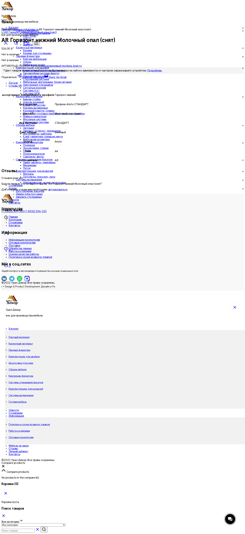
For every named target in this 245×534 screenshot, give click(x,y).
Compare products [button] (17, 471)
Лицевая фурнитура (19, 350)
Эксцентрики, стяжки (36, 148)
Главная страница (12, 29)
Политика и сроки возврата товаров (30, 257)
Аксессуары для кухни (21, 363)
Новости (14, 199)
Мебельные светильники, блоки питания (47, 82)
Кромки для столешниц (37, 53)
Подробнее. (154, 70)
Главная (13, 216)
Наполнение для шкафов (38, 84)
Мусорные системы (34, 119)
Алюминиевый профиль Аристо (63, 65)
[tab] (126, 82)
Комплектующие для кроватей (26, 389)
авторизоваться (57, 189)
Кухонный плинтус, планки (38, 110)
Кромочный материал (21, 343)
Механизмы (29, 165)
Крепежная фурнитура (21, 376)
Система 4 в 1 (31, 90)
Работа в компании (20, 251)
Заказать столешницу (29, 196)
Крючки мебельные (35, 59)
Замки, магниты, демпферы (39, 162)
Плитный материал (19, 337)
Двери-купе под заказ (29, 194)
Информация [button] (16, 415)
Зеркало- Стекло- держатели (42, 130)
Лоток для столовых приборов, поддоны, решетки (54, 113)
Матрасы (28, 173)
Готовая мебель (18, 402)
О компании (16, 185)
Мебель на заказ (19, 445)
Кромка (27, 50)
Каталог (31, 29)
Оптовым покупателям (22, 242)
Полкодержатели (34, 153)
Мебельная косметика (36, 139)
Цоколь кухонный (33, 102)
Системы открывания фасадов (26, 382)
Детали (13, 82)
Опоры (27, 61)
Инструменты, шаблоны (37, 133)
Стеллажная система (36, 79)
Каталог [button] (14, 328)
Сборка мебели (18, 369)
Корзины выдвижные (35, 107)
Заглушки (28, 128)
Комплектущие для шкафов (24, 356)
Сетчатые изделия (34, 87)
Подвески (29, 145)
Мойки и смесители (34, 116)
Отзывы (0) (15, 85)
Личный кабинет (18, 451)
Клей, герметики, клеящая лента (43, 136)
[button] (3, 467)
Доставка (14, 245)
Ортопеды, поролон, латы (39, 176)
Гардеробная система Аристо (41, 73)
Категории (15, 219)
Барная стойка (32, 99)
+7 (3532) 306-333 (35, 211)
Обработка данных (20, 248)
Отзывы (13, 448)
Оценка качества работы (24, 254)
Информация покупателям (24, 239)
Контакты (14, 202)
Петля (26, 168)
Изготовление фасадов (30, 191)
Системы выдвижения (21, 395)
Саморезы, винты (33, 156)
